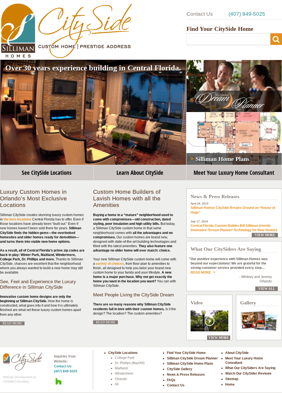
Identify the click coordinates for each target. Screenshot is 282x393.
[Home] (22, 361)
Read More (12, 323)
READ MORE (202, 272)
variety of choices (110, 264)
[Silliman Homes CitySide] (66, 30)
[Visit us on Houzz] (58, 381)
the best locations (17, 219)
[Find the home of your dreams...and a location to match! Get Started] (234, 86)
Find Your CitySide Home (219, 28)
